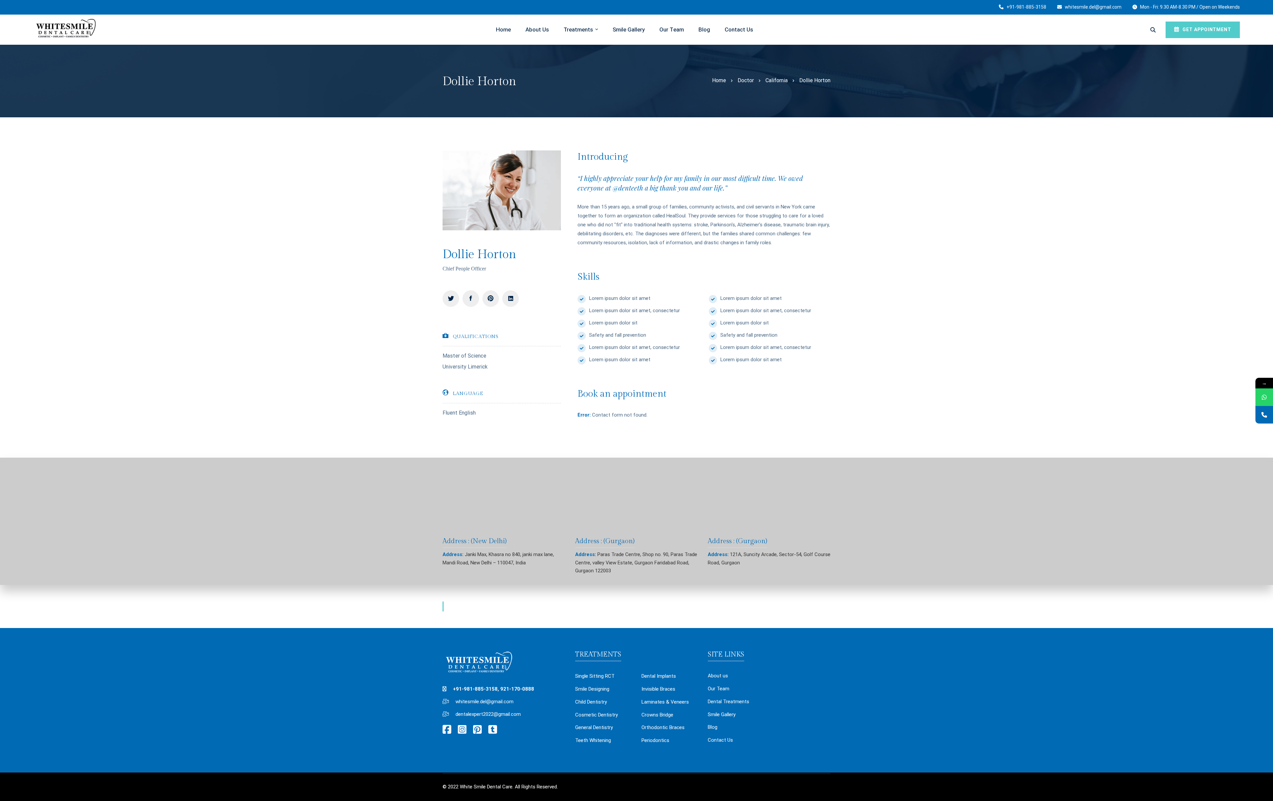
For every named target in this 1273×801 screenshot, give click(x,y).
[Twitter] (451, 298)
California (776, 80)
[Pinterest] (490, 298)
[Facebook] (470, 298)
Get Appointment (1206, 29)
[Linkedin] (510, 298)
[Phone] (1264, 415)
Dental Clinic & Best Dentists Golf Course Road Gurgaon (527, 606)
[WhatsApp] (1264, 397)
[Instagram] (462, 729)
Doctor (746, 80)
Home (719, 80)
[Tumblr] (493, 729)
